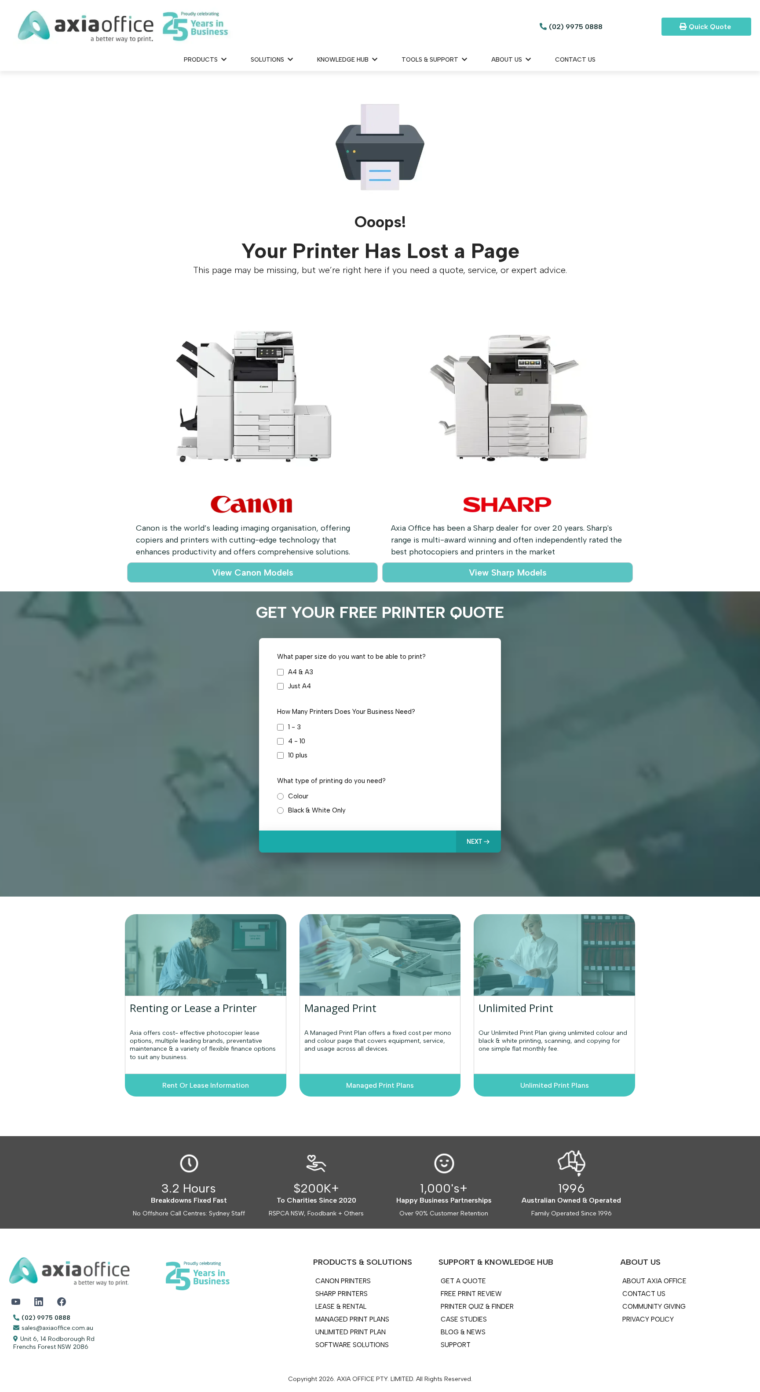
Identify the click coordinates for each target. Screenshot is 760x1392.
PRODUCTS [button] (201, 59)
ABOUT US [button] (507, 59)
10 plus (297, 755)
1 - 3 (294, 727)
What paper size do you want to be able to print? (351, 657)
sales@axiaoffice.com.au (57, 1328)
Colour (298, 796)
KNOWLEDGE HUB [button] (343, 59)
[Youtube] (15, 1301)
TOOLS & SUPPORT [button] (431, 59)
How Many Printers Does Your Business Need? (346, 712)
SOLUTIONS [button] (268, 59)
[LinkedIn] (38, 1301)
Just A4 (299, 686)
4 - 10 (296, 741)
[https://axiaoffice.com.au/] (256, 26)
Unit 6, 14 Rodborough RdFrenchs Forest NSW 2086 (54, 1343)
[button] (478, 842)
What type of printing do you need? (331, 781)
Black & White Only (317, 810)
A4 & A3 (300, 672)
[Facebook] (61, 1301)
